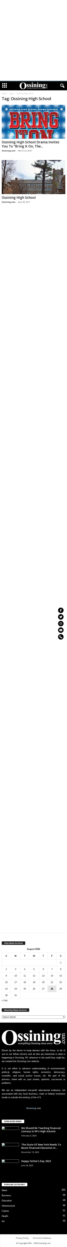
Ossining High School (19, 197)
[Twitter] (61, 617)
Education (7, 1200)
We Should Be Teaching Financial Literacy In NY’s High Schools (41, 1129)
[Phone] (61, 637)
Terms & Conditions (42, 1238)
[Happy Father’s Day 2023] (10, 1165)
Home (4, 93)
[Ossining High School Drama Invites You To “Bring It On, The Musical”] (33, 122)
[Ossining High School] (33, 177)
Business (6, 1195)
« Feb (4, 1000)
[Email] (61, 630)
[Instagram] (61, 623)
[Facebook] (61, 610)
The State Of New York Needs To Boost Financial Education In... (41, 1146)
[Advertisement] (33, 5)
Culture (5, 1211)
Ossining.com (8, 150)
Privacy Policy (22, 1238)
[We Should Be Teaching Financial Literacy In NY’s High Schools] (10, 1132)
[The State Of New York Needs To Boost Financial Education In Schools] (10, 1149)
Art (3, 1221)
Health (5, 1216)
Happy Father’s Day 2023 (36, 1161)
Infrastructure (8, 1205)
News (4, 1190)
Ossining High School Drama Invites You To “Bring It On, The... (30, 144)
